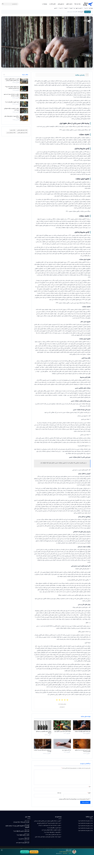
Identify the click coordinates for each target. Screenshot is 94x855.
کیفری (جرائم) (87, 12)
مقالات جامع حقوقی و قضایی (22, 130)
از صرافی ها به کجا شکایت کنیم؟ (84, 821)
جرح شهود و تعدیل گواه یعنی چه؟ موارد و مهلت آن (42, 750)
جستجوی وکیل (61, 4)
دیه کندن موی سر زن (66, 750)
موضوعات (45, 4)
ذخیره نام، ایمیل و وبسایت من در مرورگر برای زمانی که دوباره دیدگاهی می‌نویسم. (74, 799)
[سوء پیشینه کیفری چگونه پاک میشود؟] (81, 725)
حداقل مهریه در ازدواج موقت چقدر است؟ (11, 117)
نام (89, 786)
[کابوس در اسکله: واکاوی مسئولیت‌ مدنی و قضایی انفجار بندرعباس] (24, 81)
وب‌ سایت (59, 793)
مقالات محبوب (12, 130)
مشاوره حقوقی (69, 4)
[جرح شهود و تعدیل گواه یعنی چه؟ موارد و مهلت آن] (42, 744)
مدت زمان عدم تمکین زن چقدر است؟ (53, 834)
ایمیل (89, 793)
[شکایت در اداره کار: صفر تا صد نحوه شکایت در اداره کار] (24, 96)
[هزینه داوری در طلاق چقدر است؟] (24, 104)
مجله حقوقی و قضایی (88, 15)
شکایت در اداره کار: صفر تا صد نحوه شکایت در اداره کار (11, 95)
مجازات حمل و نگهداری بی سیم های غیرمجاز (43, 732)
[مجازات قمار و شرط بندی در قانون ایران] (62, 725)
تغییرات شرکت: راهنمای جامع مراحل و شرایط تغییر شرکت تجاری (48, 837)
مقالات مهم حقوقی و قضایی (22, 132)
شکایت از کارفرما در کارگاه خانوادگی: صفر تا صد (11, 109)
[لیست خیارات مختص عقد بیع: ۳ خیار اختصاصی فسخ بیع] (24, 88)
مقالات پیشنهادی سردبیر (11, 132)
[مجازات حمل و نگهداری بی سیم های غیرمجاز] (42, 725)
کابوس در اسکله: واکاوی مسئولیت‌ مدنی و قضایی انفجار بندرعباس (12, 79)
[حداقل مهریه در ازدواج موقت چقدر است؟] (24, 118)
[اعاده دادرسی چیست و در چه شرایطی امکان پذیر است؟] (81, 744)
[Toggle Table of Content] (86, 74)
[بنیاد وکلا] (88, 4)
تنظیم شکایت (53, 4)
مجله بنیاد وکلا (77, 4)
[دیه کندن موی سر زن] (62, 744)
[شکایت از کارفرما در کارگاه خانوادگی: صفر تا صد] (24, 110)
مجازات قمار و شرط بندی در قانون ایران (62, 731)
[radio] (67, 700)
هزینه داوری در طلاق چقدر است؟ (12, 102)
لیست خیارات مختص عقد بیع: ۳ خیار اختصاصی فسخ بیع (12, 87)
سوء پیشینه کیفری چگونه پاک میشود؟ (82, 731)
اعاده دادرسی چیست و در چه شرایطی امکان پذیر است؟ (82, 750)
